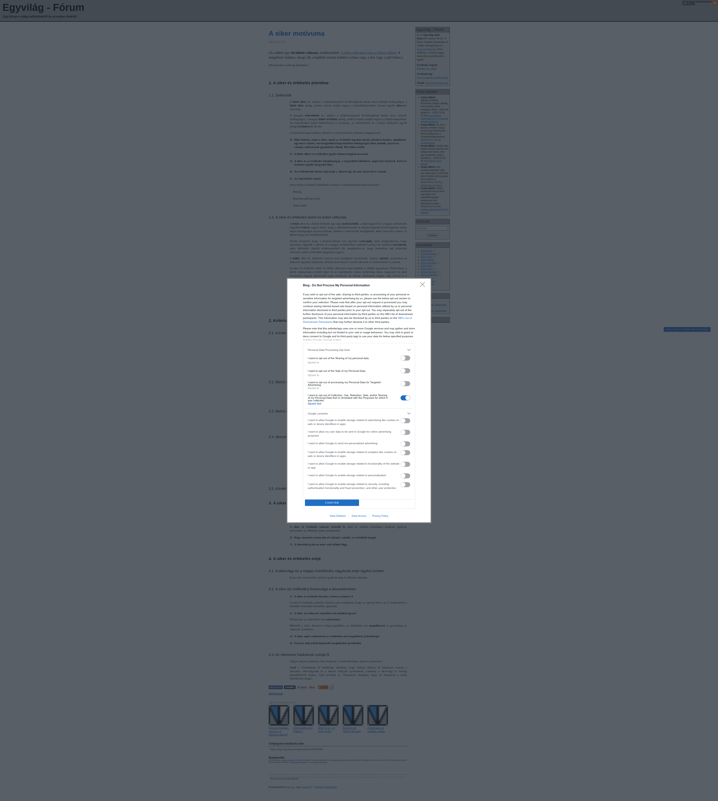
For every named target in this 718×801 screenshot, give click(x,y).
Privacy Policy (380, 515)
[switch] (405, 358)
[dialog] (359, 400)
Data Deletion (338, 515)
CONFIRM (332, 502)
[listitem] (359, 350)
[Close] (423, 285)
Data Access (359, 515)
